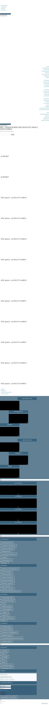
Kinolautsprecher (6, 551)
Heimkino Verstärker (7, 577)
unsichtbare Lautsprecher (8, 545)
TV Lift (3, 603)
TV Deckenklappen (6, 609)
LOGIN (47, 112)
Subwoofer (4, 563)
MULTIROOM (46, 69)
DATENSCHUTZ (46, 118)
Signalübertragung (6, 635)
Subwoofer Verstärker (7, 589)
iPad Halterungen (6, 627)
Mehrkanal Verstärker (7, 580)
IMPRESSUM (46, 117)
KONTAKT (47, 115)
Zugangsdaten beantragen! (8, 697)
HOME (47, 66)
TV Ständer (4, 612)
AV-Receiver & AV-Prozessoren (9, 569)
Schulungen (4, 656)
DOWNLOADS (46, 100)
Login (2, 693)
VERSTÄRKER (46, 83)
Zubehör (3, 621)
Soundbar (4, 557)
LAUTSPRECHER (46, 82)
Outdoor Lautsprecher (7, 548)
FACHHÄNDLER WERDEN (44, 109)
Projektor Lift (4, 615)
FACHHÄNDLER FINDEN (44, 108)
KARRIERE (47, 106)
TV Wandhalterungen (7, 598)
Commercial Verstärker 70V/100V (10, 592)
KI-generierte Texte (45, 703)
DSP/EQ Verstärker (6, 574)
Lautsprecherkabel (6, 629)
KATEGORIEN (3, 7)
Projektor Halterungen (7, 618)
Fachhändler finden (6, 665)
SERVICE (47, 105)
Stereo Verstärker (6, 572)
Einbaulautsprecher (6, 543)
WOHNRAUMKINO (45, 71)
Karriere (3, 662)
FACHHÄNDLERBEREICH (44, 114)
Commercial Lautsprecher (8, 554)
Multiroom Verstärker (7, 583)
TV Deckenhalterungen (7, 601)
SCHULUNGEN (46, 103)
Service (3, 659)
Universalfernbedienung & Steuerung (11, 638)
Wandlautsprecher (6, 560)
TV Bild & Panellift (6, 606)
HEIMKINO (47, 72)
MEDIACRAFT (3, 10)
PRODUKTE (3, 8)
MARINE (47, 77)
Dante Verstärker (6, 586)
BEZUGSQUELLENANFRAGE (8, 387)
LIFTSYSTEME (46, 85)
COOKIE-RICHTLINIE (45, 120)
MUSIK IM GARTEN (45, 74)
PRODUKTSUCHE (3, 15)
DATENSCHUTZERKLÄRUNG (6, 392)
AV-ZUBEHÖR (46, 86)
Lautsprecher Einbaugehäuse (9, 632)
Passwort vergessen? (4, 690)
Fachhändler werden (7, 668)
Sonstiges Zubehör (6, 641)
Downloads (4, 651)
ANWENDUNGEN (4, 5)
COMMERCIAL (46, 75)
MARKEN (47, 101)
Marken (3, 654)
